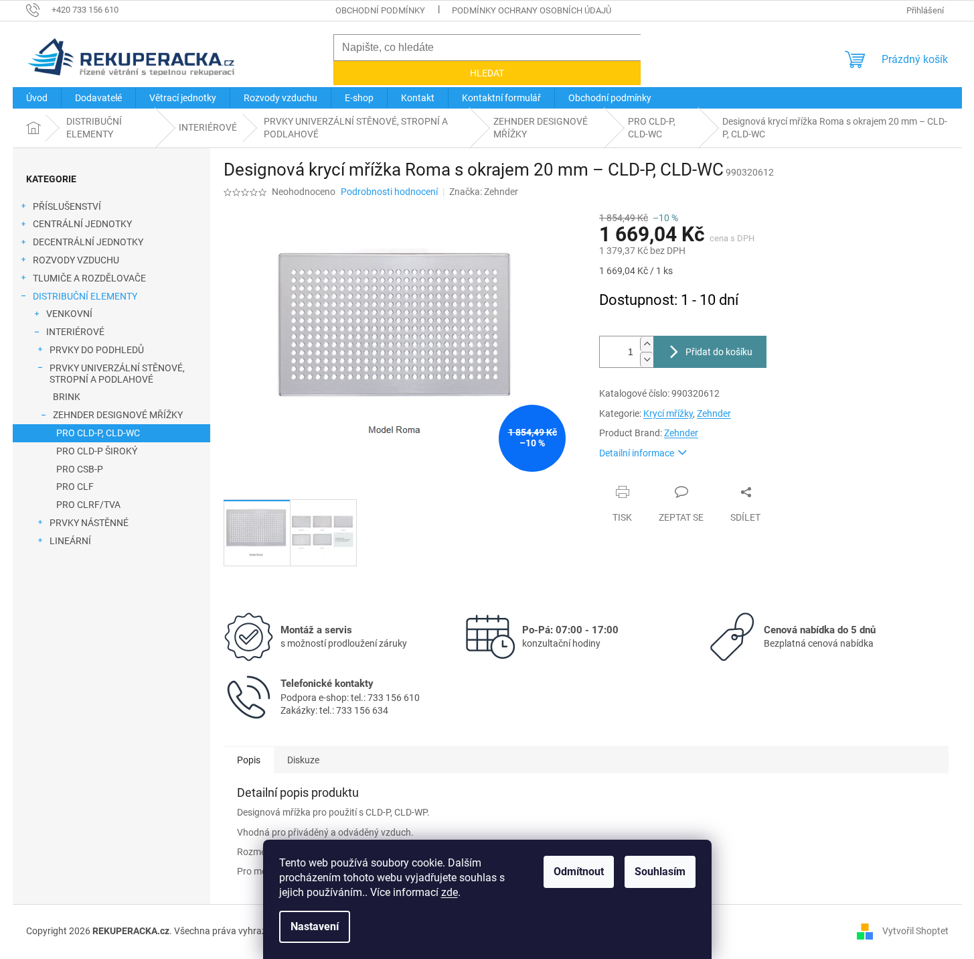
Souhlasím (660, 871)
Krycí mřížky (668, 413)
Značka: (483, 191)
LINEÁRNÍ (70, 540)
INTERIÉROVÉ (75, 331)
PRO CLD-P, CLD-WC (98, 433)
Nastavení (315, 926)
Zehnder (714, 413)
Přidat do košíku (718, 351)
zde (449, 892)
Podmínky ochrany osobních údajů (531, 10)
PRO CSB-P (79, 469)
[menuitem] (37, 98)
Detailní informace (636, 453)
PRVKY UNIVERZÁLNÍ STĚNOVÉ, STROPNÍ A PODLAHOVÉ (117, 374)
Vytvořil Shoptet (915, 930)
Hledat (487, 73)
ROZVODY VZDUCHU (76, 260)
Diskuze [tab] (303, 760)
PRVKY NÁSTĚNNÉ (89, 522)
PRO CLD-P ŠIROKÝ (96, 451)
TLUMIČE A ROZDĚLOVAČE (89, 278)
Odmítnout (579, 871)
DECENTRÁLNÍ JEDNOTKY (88, 242)
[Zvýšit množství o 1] (646, 344)
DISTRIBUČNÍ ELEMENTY (85, 296)
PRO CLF (75, 486)
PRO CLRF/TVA (88, 504)
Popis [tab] (248, 760)
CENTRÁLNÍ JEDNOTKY (82, 223)
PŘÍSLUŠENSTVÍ (67, 206)
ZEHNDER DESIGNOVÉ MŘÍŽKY (118, 414)
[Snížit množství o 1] (646, 359)
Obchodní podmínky (380, 10)
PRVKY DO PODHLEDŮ (97, 349)
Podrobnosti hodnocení (389, 191)
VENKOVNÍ (69, 313)
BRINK (66, 396)
